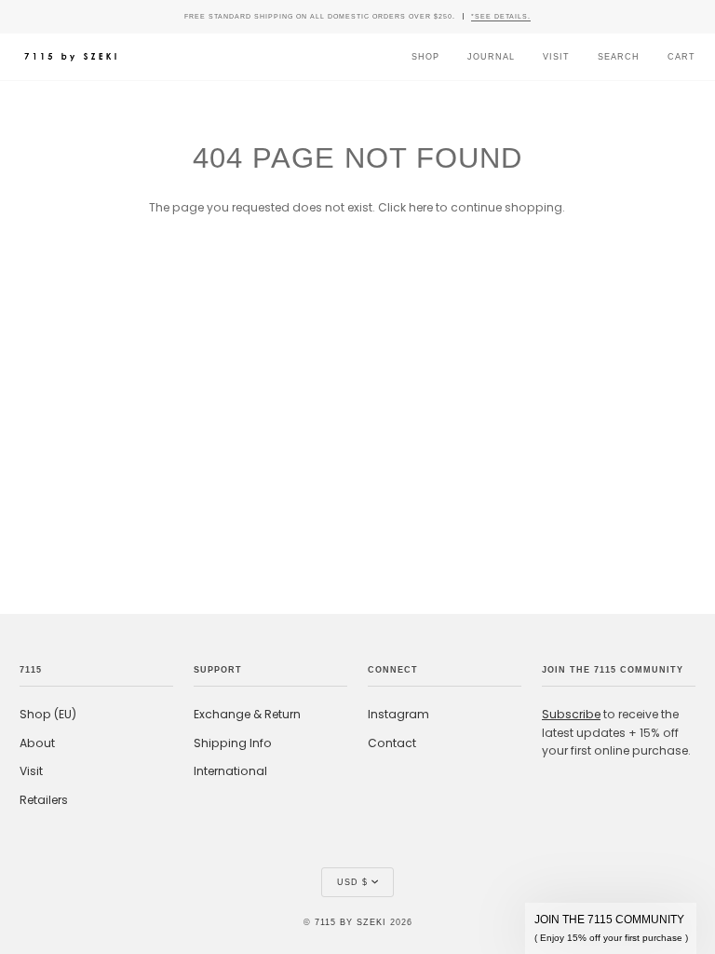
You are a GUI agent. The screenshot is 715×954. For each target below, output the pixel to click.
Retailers (44, 800)
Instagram (398, 714)
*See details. (501, 16)
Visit (31, 771)
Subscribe (571, 714)
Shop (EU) (48, 714)
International (230, 771)
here (421, 207)
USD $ (352, 882)
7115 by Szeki (350, 922)
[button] (610, 928)
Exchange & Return (247, 714)
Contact (392, 743)
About (37, 743)
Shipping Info (233, 743)
